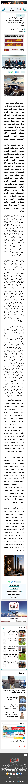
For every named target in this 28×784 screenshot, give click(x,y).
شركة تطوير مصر (14, 588)
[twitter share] (15, 72)
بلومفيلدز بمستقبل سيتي (14, 594)
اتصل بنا (9, 777)
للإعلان (14, 777)
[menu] (24, 9)
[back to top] (25, 755)
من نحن (18, 777)
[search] (3, 9)
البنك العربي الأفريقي (14, 585)
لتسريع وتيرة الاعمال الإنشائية (14, 591)
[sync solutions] (21, 781)
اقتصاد (20, 15)
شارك (22, 72)
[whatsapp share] (12, 72)
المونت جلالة (14, 597)
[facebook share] (18, 72)
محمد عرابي (21, 31)
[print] (9, 72)
